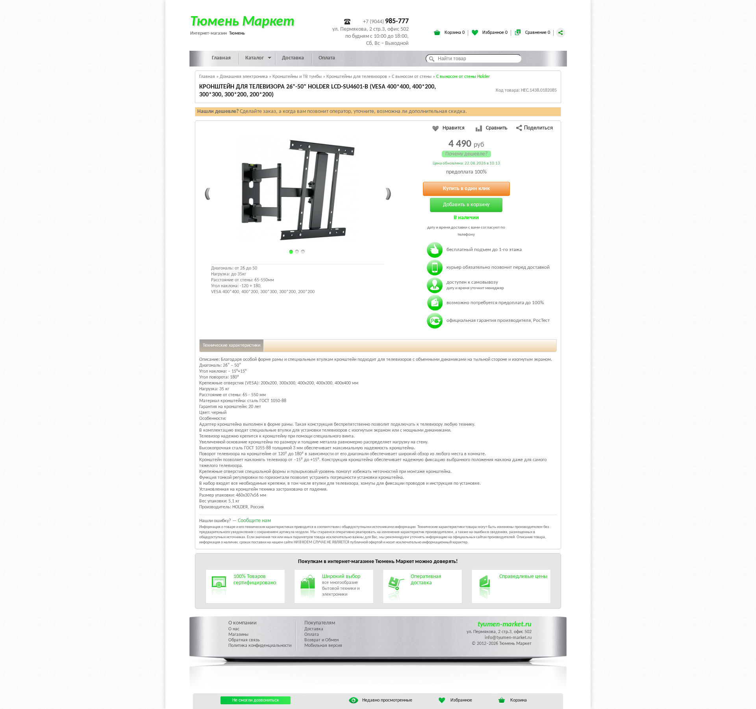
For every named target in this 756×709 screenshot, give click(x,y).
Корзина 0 (454, 32)
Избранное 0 (494, 32)
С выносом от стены (412, 76)
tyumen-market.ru (505, 624)
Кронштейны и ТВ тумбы (297, 76)
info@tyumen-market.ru (508, 637)
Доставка (293, 58)
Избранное (461, 700)
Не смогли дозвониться (255, 700)
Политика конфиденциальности (259, 645)
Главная (221, 58)
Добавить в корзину (466, 205)
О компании (242, 623)
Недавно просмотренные (387, 700)
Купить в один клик (466, 189)
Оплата (327, 58)
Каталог (254, 58)
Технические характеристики (231, 345)
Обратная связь (244, 640)
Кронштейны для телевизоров (356, 76)
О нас (233, 629)
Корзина (518, 700)
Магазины (238, 634)
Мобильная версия (323, 645)
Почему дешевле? (466, 154)
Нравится (454, 128)
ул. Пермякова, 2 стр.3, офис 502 (499, 632)
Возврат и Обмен (321, 640)
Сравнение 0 (537, 32)
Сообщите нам (254, 521)
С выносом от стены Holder (463, 76)
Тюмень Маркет (242, 22)
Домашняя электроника (244, 76)
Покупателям (319, 623)
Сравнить (497, 128)
